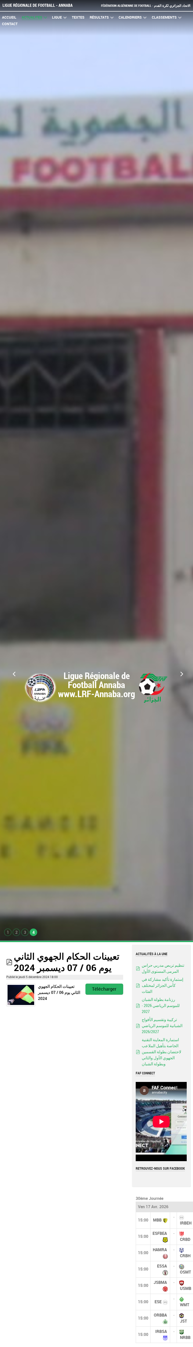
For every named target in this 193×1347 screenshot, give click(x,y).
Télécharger (104, 989)
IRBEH (185, 1223)
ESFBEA (160, 1233)
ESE (158, 1301)
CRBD (185, 1239)
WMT (184, 1304)
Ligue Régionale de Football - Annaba (38, 5)
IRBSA (161, 1331)
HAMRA (160, 1249)
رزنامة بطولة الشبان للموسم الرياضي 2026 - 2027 (161, 1005)
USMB (185, 1288)
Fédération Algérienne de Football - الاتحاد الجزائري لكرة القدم (145, 6)
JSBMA (160, 1282)
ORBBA (160, 1315)
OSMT (185, 1272)
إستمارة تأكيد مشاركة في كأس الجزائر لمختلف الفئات (162, 985)
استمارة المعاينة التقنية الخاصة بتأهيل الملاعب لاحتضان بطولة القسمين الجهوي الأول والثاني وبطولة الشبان (161, 1051)
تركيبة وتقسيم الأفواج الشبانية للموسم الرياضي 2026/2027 (162, 1025)
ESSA (162, 1266)
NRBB (185, 1337)
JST (183, 1321)
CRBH (185, 1255)
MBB (157, 1220)
